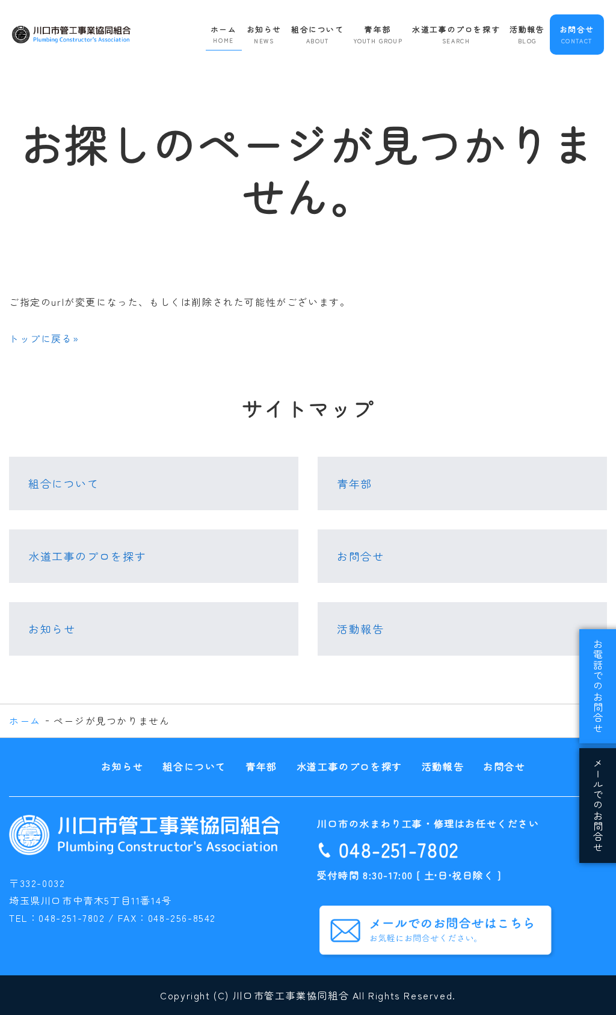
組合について (317, 34)
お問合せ (576, 34)
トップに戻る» (44, 338)
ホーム (224, 34)
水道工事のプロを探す (456, 34)
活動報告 (527, 34)
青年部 (378, 34)
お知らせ (264, 34)
